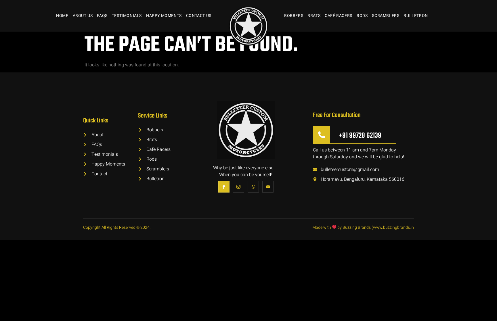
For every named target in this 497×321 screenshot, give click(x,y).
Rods (362, 16)
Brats (313, 16)
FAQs (102, 16)
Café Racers (338, 16)
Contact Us (198, 16)
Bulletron (416, 16)
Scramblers (385, 16)
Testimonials (127, 16)
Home (62, 16)
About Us (83, 16)
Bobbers (293, 16)
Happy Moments (164, 16)
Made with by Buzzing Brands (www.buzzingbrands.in (363, 227)
